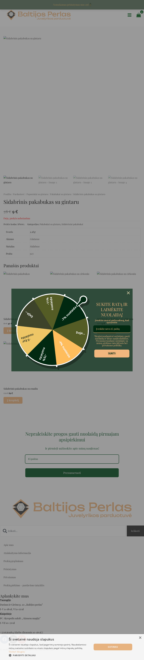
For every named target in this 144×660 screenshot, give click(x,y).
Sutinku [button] (113, 646)
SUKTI (112, 353)
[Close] (128, 293)
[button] (49, 655)
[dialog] (72, 647)
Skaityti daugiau (17, 651)
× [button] (140, 637)
